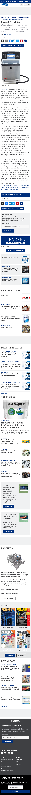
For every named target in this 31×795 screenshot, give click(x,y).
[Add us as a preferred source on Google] (25, 41)
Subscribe (10, 655)
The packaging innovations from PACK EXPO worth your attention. (10, 270)
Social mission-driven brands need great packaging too (10, 307)
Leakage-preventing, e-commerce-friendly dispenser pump (10, 318)
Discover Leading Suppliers (10, 257)
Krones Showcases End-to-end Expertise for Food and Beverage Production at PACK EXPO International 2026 (14, 575)
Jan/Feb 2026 (23, 650)
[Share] (10, 41)
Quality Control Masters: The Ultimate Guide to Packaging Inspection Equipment (11, 366)
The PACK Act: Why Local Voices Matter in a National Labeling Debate (10, 474)
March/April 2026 (8, 650)
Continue (15, 791)
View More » (4, 393)
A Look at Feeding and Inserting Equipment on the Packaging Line (10, 386)
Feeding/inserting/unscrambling (11, 382)
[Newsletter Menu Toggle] (21, 4)
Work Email (6, 223)
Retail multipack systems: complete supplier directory (10, 698)
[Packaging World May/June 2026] (23, 617)
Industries (5, 18)
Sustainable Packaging (8, 460)
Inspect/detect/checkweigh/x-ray (10, 362)
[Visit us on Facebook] (2, 753)
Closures (4, 315)
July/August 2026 (8, 627)
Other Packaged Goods (20, 18)
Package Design (5, 420)
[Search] (25, 4)
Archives (21, 655)
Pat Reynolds (8, 34)
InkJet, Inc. (5, 198)
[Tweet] (17, 41)
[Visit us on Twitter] (5, 753)
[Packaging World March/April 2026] (8, 639)
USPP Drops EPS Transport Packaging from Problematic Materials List (10, 463)
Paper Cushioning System (9, 589)
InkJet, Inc (4, 89)
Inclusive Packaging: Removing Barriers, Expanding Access (8, 678)
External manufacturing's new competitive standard (10, 688)
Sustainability (5, 325)
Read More (8, 506)
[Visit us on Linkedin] (9, 753)
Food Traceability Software (10, 593)
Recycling (4, 449)
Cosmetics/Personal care (13, 19)
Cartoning (4, 372)
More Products (8, 598)
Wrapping (4, 438)
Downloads (4, 675)
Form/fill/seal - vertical (8, 351)
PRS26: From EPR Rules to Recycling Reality (9, 452)
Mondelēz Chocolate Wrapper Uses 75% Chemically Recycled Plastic (10, 441)
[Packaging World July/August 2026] (8, 617)
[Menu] (28, 4)
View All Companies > (15, 250)
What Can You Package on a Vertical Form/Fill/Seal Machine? (10, 354)
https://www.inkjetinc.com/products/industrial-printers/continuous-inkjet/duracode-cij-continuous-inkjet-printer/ (15, 187)
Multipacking (5, 696)
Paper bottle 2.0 (6, 327)
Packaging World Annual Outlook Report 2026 (9, 279)
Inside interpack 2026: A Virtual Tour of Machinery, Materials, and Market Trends (10, 668)
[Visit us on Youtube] (12, 753)
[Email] (6, 41)
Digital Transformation (8, 664)
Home (2, 294)
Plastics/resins (5, 304)
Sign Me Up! (8, 231)
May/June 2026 (23, 627)
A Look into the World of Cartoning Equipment (9, 375)
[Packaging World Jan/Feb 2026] (23, 639)
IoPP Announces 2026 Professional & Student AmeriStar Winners (13, 425)
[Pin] (21, 41)
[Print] (2, 41)
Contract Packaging (7, 685)
